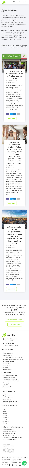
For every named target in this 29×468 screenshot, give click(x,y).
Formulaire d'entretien (9, 361)
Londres (5, 415)
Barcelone (6, 421)
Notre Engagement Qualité (10, 401)
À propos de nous (8, 353)
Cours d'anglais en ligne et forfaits (12, 437)
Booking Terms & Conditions (15, 461)
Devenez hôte (7, 400)
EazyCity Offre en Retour (10, 375)
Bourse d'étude (7, 387)
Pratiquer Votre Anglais (9, 431)
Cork (4, 409)
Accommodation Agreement (22, 461)
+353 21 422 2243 (9, 343)
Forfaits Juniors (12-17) (9, 435)
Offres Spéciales (7, 355)
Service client (6, 363)
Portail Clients (7, 365)
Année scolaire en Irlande (10, 439)
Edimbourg (6, 417)
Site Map (26, 461)
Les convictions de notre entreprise (13, 357)
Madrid (5, 419)
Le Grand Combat (8, 398)
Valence (5, 423)
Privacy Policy (3, 461)
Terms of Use (10, 461)
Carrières (5, 367)
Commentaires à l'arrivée (10, 379)
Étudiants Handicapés (9, 377)
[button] (19, 2)
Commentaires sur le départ (11, 381)
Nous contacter (7, 369)
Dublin (4, 411)
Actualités (5, 385)
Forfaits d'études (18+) (9, 433)
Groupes (5, 394)
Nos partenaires (7, 396)
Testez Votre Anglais (8, 429)
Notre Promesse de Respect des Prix (13, 359)
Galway (5, 413)
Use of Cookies (6, 461)
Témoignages (7, 383)
